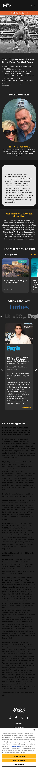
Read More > (26, 407)
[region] (19, 747)
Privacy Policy (15, 746)
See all (33, 255)
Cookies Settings (19, 764)
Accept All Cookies (19, 756)
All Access (19, 727)
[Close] (34, 730)
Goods (19, 724)
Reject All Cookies (19, 760)
